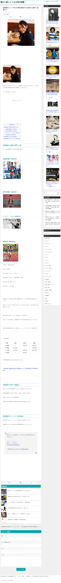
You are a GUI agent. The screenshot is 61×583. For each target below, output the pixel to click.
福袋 (46, 298)
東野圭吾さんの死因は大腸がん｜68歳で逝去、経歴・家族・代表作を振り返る (52, 224)
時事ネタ (47, 292)
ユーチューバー (48, 276)
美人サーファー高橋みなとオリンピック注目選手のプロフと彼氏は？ (18, 513)
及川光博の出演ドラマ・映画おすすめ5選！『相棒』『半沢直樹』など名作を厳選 (52, 201)
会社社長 (47, 279)
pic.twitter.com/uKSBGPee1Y (13, 444)
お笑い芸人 (47, 238)
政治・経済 (47, 287)
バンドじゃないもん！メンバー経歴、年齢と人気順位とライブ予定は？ (52, 164)
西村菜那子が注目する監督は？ (10, 136)
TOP (9, 576)
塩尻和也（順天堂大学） (11, 134)
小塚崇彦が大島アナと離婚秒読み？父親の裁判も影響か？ (17, 519)
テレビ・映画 (50, 97)
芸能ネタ (50, 45)
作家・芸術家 (47, 281)
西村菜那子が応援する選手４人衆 (11, 127)
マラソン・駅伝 (6, 14)
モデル (46, 273)
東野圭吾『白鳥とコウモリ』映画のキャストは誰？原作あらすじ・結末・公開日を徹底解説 (52, 218)
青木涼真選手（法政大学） (11, 130)
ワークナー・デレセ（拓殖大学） (12, 132)
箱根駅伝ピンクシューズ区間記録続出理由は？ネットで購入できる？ (18, 490)
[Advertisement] (21, 56)
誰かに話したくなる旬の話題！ (13, 2)
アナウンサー (50, 64)
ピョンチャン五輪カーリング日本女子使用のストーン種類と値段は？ (18, 502)
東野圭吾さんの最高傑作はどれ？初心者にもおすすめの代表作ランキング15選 (52, 183)
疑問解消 (47, 295)
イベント (47, 246)
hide (13, 124)
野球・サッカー (48, 303)
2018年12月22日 (24, 449)
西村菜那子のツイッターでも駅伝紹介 (12, 138)
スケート (47, 260)
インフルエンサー (48, 249)
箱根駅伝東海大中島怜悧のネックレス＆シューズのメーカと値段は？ (11, 526)
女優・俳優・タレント (49, 284)
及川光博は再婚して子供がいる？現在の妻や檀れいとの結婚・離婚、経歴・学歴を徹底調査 (52, 207)
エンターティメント (49, 251)
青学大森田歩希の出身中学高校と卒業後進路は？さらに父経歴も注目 (31, 526)
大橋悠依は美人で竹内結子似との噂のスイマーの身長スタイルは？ (18, 496)
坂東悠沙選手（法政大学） (11, 129)
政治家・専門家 (48, 290)
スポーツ (47, 262)
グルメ (46, 254)
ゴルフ (46, 257)
